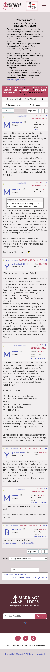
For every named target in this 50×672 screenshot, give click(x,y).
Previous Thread (14, 105)
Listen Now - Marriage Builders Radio (32, 6)
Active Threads (30, 99)
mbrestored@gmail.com (16, 80)
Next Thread (35, 105)
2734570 (44, 260)
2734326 (44, 116)
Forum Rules (8, 575)
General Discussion (23, 90)
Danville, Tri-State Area (39, 359)
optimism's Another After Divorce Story (19, 543)
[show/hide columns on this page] (46, 99)
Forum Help (26, 577)
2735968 (44, 448)
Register (36, 88)
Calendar (18, 99)
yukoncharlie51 (21, 116)
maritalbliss (14, 260)
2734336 (44, 183)
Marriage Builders (14, 88)
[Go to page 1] (40, 111)
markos (15, 449)
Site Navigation (44, 5)
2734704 (44, 345)
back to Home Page (11, 4)
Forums (7, 90)
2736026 (44, 525)
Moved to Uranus (40, 536)
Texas (36, 129)
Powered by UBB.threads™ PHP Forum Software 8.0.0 (25, 654)
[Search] (42, 99)
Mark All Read (20, 575)
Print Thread (8, 110)
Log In (44, 88)
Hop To (5, 559)
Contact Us (15, 577)
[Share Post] (36, 116)
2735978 (44, 489)
